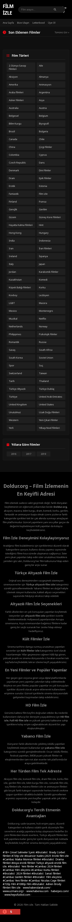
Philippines (15, 334)
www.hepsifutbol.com (17, 894)
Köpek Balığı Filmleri (20, 287)
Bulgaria (43, 131)
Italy (11, 264)
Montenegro (46, 310)
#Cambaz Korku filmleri (45, 870)
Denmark (14, 170)
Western (13, 420)
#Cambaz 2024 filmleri (48, 866)
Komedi (43, 279)
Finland (13, 201)
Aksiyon (13, 76)
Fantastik (14, 193)
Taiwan (43, 373)
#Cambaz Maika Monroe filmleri (22, 859)
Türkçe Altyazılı (17, 388)
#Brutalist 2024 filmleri (17, 873)
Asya (41, 100)
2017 (28, 454)
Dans (42, 162)
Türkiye (13, 396)
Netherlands (16, 326)
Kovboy (13, 295)
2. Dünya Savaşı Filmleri (17, 67)
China (12, 147)
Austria (43, 108)
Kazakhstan (15, 279)
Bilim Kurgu (15, 123)
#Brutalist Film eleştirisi (47, 877)
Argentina (44, 92)
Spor (11, 365)
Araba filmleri (16, 92)
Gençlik (13, 209)
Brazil (12, 131)
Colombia (14, 154)
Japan (42, 264)
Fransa (42, 201)
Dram (12, 178)
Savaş (12, 349)
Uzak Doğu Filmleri (49, 412)
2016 (13, 454)
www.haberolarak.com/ (36, 887)
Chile (41, 139)
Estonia (43, 186)
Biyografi (44, 123)
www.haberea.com (37, 891)
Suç (41, 365)
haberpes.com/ (60, 891)
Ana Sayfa (8, 22)
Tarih (12, 381)
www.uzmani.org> (13, 891)
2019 (43, 454)
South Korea (16, 357)
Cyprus (43, 154)
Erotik (12, 186)
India (12, 240)
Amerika (13, 84)
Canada (13, 139)
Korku (42, 287)
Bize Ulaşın (23, 22)
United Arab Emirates (50, 396)
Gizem (12, 217)
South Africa (45, 349)
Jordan (12, 271)
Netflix (42, 318)
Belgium (43, 115)
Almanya (43, 76)
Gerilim (43, 209)
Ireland (13, 256)
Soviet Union (46, 357)
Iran (11, 248)
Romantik (14, 342)
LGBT (12, 303)
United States (46, 404)
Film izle (8, 9)
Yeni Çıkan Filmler (48, 420)
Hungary (44, 232)
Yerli (11, 428)
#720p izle (17, 856)
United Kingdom (18, 404)
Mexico (13, 310)
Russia (42, 342)
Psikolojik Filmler (48, 334)
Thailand (44, 381)
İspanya (43, 256)
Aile (41, 65)
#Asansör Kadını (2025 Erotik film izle (46, 856)
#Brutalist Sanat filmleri (46, 873)
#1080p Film (24, 884)
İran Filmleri (45, 248)
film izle (15, 887)
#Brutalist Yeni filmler (21, 866)
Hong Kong (15, 232)
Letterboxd (38, 22)
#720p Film (10, 884)
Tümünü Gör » (61, 32)
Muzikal (13, 318)
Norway (43, 326)
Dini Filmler (45, 170)
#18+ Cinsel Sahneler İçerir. (19, 852)
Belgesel (14, 115)
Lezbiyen (44, 295)
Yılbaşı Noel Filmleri (49, 428)
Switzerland (15, 373)
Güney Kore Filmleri (50, 217)
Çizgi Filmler (45, 147)
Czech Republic (17, 162)
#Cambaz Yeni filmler (16, 880)
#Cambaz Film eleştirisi (17, 870)
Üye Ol (51, 22)
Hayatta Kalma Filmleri (21, 225)
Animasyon (45, 84)
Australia (13, 108)
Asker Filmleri (16, 100)
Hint (41, 225)
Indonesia (44, 240)
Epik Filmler (45, 178)
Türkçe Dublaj (46, 388)
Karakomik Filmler (48, 271)
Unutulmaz (15, 412)
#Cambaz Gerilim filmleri (18, 877)
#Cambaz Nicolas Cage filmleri (47, 880)
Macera (43, 303)
